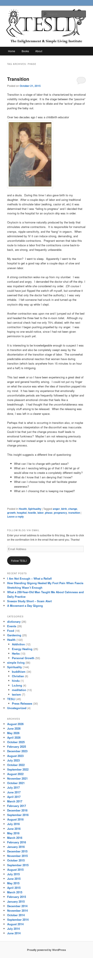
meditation (19, 690)
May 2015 (13, 883)
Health (23, 509)
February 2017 (16, 806)
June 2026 (14, 728)
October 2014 (16, 915)
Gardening (14, 635)
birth (64, 509)
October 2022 (16, 765)
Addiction (18, 644)
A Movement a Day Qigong (25, 606)
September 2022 (18, 769)
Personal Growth (23, 658)
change (72, 509)
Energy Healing (22, 649)
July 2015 (13, 874)
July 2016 (13, 824)
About (38, 51)
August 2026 (15, 724)
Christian (18, 676)
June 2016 (14, 829)
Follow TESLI (19, 560)
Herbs (16, 653)
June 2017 (14, 792)
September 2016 (18, 815)
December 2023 (17, 751)
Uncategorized (16, 708)
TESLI (11, 699)
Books (25, 51)
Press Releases (22, 703)
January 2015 (16, 901)
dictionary (14, 621)
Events (11, 626)
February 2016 (16, 842)
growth (11, 513)
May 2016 (13, 833)
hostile (32, 513)
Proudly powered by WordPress (46, 950)
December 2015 (17, 851)
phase (49, 513)
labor (40, 513)
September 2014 (18, 919)
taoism (16, 694)
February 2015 (16, 897)
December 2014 (17, 906)
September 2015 (18, 865)
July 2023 (13, 760)
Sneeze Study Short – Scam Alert (29, 601)
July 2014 (13, 929)
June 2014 (14, 933)
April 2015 (14, 888)
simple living (16, 662)
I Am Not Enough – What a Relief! (29, 578)
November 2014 (17, 910)
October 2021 (16, 783)
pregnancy (60, 513)
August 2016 (15, 819)
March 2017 (14, 801)
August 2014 (15, 924)
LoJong (17, 685)
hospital (22, 513)
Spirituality (34, 509)
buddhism (19, 671)
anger (56, 509)
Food (10, 631)
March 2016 (14, 838)
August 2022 (15, 774)
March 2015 (14, 892)
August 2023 (15, 756)
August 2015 (15, 870)
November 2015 (17, 856)
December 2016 (17, 810)
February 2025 (16, 746)
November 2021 (17, 778)
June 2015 (14, 879)
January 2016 (16, 847)
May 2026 (13, 733)
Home (11, 51)
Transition (18, 79)
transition (74, 513)
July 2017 (13, 787)
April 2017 (14, 797)
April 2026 (14, 737)
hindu (16, 681)
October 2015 (16, 860)
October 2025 (16, 742)
